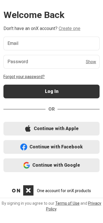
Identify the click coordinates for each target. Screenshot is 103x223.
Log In (51, 91)
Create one (69, 28)
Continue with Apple (51, 129)
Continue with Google (51, 165)
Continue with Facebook (52, 147)
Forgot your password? (24, 76)
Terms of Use (67, 203)
